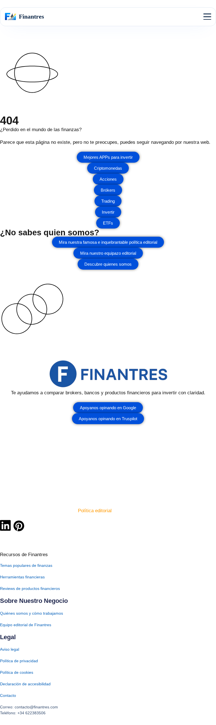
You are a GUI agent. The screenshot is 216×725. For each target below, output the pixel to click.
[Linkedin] (5, 525)
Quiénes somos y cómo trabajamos (31, 613)
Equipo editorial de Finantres (25, 625)
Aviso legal (9, 649)
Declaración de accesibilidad (25, 684)
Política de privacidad (19, 661)
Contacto (8, 695)
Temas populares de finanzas (26, 565)
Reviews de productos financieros (30, 588)
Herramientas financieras (22, 577)
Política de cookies (16, 672)
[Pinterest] (19, 526)
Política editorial (95, 510)
